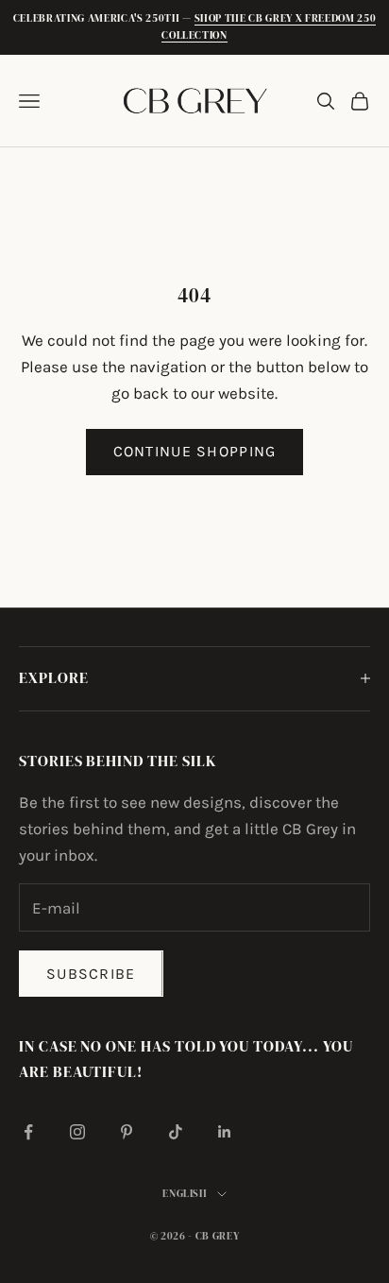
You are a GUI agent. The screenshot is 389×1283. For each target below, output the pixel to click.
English (185, 1194)
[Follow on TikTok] (175, 1131)
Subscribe (91, 974)
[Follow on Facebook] (28, 1131)
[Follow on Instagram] (77, 1131)
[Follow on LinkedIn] (224, 1131)
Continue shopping (195, 451)
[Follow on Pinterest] (126, 1131)
